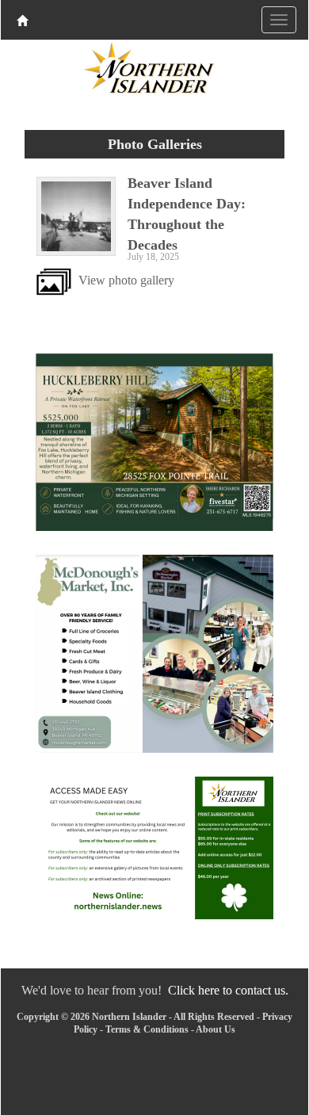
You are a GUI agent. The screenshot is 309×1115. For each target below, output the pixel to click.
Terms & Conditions (147, 1029)
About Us (215, 1029)
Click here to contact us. (228, 990)
